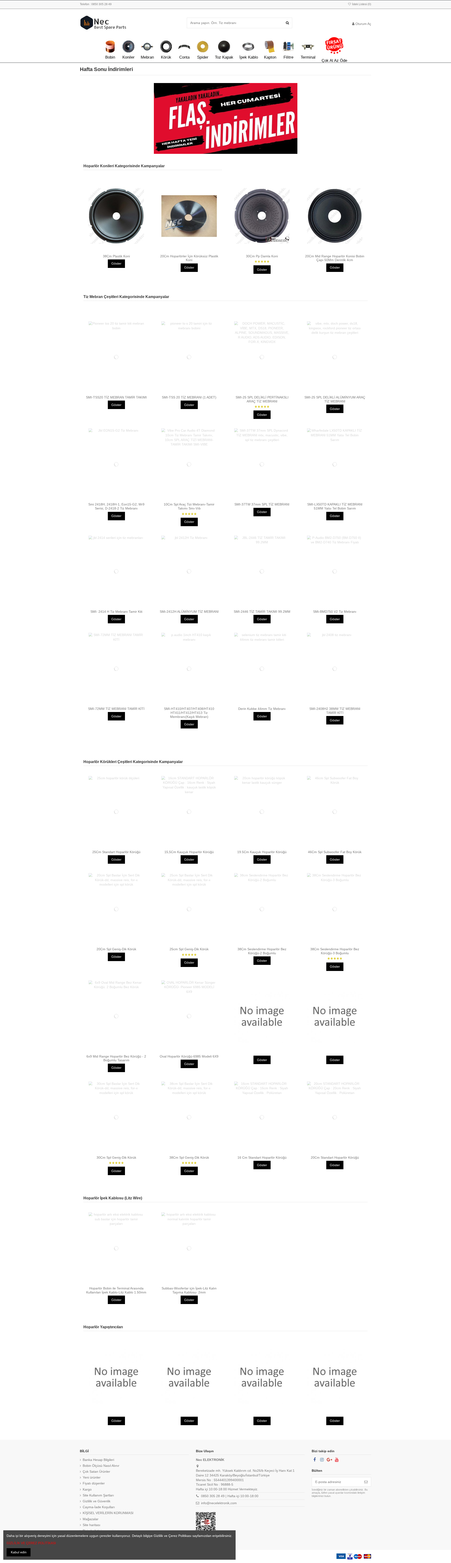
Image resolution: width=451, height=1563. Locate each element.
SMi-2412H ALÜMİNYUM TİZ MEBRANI (189, 611)
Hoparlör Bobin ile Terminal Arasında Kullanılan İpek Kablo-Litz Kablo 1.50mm (116, 1290)
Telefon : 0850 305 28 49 (96, 4)
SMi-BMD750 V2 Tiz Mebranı (334, 611)
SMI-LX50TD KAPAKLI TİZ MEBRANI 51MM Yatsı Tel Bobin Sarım (334, 506)
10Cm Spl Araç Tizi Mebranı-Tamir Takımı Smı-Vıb (189, 506)
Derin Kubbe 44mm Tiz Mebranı (262, 709)
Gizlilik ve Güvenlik (96, 1501)
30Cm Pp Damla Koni (262, 256)
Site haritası (91, 1525)
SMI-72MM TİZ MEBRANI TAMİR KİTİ (116, 709)
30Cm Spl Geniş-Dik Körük (116, 1157)
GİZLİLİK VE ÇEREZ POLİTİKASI (31, 1543)
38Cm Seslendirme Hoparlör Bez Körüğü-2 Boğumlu (261, 951)
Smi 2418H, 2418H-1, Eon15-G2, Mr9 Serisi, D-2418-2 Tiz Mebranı (116, 506)
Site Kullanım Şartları (98, 1495)
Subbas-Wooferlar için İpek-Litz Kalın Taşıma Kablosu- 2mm (189, 1290)
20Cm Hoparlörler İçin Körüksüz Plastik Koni (189, 258)
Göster (116, 263)
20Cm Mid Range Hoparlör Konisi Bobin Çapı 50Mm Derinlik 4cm (334, 258)
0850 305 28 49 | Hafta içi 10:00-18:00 (229, 1496)
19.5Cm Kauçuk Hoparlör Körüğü (262, 852)
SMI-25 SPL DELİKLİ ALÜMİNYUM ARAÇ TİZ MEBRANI (334, 399)
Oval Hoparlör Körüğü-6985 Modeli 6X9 (189, 1056)
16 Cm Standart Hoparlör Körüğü (262, 1157)
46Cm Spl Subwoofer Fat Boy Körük (335, 852)
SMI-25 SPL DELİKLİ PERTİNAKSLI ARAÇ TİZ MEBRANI (262, 399)
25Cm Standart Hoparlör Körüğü (116, 852)
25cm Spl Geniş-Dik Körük (189, 949)
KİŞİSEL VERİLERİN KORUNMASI (108, 1513)
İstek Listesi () (361, 4)
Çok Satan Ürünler (96, 1471)
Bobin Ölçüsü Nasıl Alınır (101, 1466)
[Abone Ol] (366, 1481)
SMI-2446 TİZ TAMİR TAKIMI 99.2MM (262, 611)
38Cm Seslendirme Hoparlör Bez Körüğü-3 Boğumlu (334, 951)
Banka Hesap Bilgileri (98, 1460)
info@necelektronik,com (219, 1503)
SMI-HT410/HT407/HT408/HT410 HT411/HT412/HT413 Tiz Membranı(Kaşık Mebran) (189, 713)
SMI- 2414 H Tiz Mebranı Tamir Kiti (116, 611)
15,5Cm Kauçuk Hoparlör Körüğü (189, 852)
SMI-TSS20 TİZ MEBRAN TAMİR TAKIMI (116, 397)
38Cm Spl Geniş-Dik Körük (189, 1157)
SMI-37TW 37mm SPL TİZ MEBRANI (261, 504)
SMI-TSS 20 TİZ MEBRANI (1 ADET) (189, 397)
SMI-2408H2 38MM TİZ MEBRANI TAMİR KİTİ (334, 711)
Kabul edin (19, 1552)
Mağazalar (90, 1519)
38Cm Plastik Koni (116, 256)
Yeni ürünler (92, 1477)
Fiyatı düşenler (94, 1483)
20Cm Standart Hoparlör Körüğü (335, 1157)
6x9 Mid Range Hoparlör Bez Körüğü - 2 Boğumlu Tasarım (116, 1058)
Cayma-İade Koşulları (99, 1507)
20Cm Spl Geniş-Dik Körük (116, 949)
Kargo (87, 1489)
